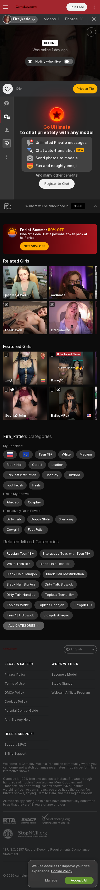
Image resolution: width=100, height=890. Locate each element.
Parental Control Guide (21, 710)
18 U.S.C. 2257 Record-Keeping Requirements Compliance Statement (46, 852)
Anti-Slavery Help (18, 719)
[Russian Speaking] (10, 454)
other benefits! (65, 175)
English (76, 649)
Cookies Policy (16, 701)
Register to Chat (56, 184)
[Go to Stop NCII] (33, 834)
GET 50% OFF (34, 246)
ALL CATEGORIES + (23, 625)
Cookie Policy (61, 871)
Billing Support (15, 753)
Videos (51, 19)
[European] (26, 454)
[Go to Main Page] (30, 7)
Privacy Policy (15, 674)
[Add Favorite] (8, 89)
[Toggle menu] (5, 7)
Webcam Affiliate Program (71, 692)
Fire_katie (13, 436)
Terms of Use (15, 683)
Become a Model (64, 674)
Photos (74, 19)
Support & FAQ (15, 744)
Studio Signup (62, 683)
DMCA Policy (14, 692)
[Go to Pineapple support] (8, 834)
